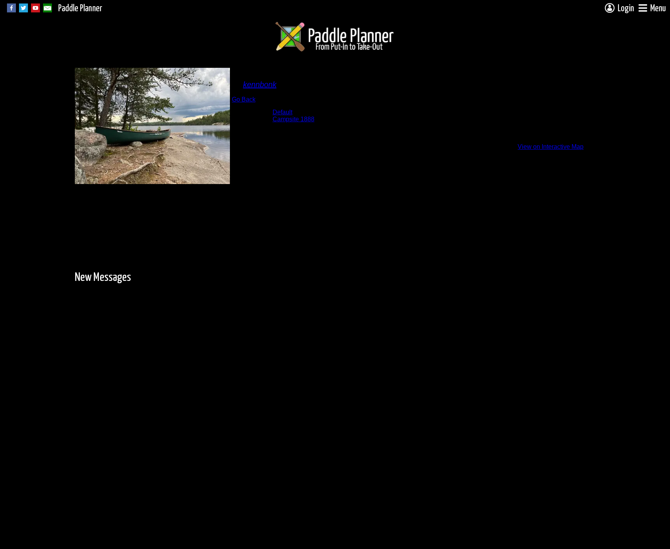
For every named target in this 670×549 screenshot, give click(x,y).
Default (282, 112)
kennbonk (259, 84)
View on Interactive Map (551, 146)
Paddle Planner (80, 8)
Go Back (244, 99)
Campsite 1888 (293, 119)
